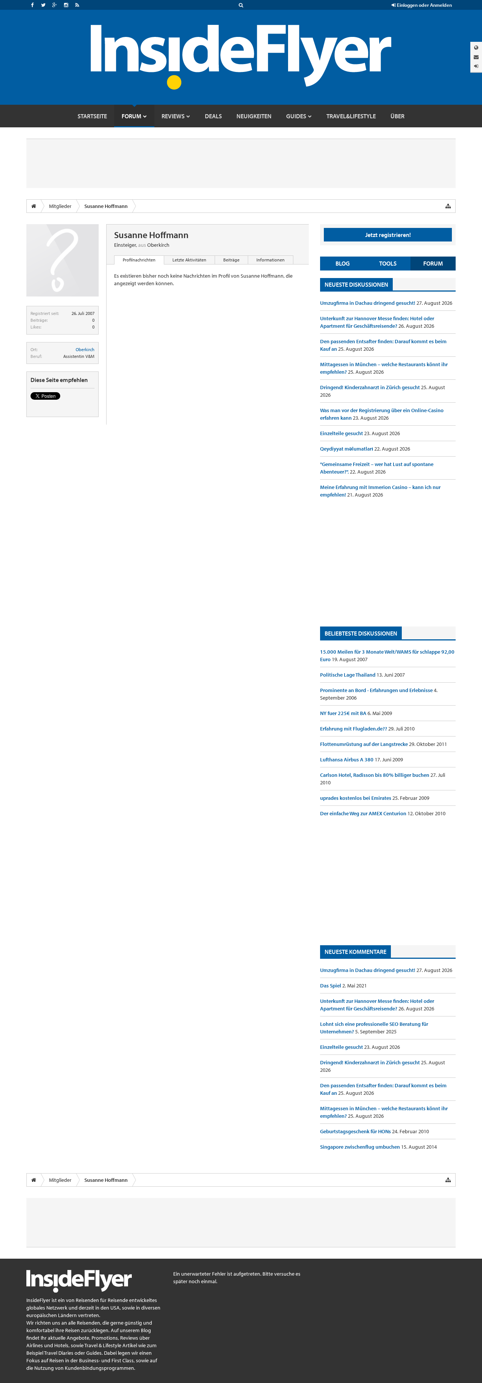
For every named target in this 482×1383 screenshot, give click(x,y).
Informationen (270, 260)
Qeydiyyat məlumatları (347, 448)
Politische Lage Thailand (348, 674)
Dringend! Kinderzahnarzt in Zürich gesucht (370, 387)
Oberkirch (85, 349)
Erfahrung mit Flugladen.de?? (354, 728)
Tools (388, 263)
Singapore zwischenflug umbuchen (360, 1146)
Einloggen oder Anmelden (424, 5)
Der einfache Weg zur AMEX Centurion (363, 813)
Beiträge (231, 260)
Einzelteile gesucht (342, 433)
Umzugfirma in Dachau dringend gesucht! (368, 303)
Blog (343, 263)
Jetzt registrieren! (388, 234)
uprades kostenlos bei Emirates (356, 798)
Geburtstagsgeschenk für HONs (356, 1131)
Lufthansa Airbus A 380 (347, 759)
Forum (433, 263)
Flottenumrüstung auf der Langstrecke (364, 744)
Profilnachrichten (139, 260)
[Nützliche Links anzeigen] (448, 206)
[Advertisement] (388, 562)
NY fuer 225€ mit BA (344, 713)
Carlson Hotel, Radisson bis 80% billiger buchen (375, 775)
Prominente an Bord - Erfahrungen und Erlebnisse (377, 690)
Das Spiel (331, 985)
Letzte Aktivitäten (189, 260)
